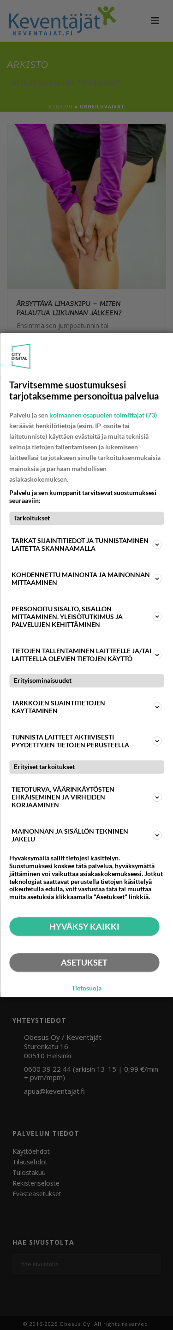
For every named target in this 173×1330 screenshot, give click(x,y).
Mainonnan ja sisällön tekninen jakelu (70, 835)
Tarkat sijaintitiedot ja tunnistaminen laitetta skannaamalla (80, 544)
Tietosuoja (86, 988)
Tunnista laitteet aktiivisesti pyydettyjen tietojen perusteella (70, 741)
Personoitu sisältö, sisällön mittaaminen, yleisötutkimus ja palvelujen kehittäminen (67, 616)
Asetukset (84, 962)
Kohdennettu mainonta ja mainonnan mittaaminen (81, 578)
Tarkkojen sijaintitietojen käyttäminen (58, 707)
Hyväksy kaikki (84, 926)
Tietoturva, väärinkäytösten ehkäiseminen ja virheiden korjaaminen (63, 797)
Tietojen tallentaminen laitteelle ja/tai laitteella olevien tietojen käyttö (81, 654)
